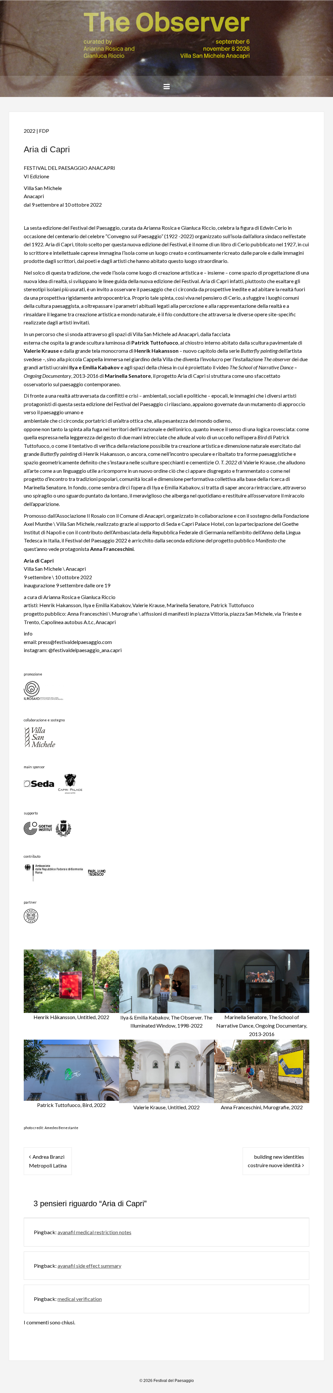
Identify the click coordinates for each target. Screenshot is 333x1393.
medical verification (80, 1299)
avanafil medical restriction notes (94, 1232)
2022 (29, 131)
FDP (44, 131)
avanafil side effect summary (89, 1266)
